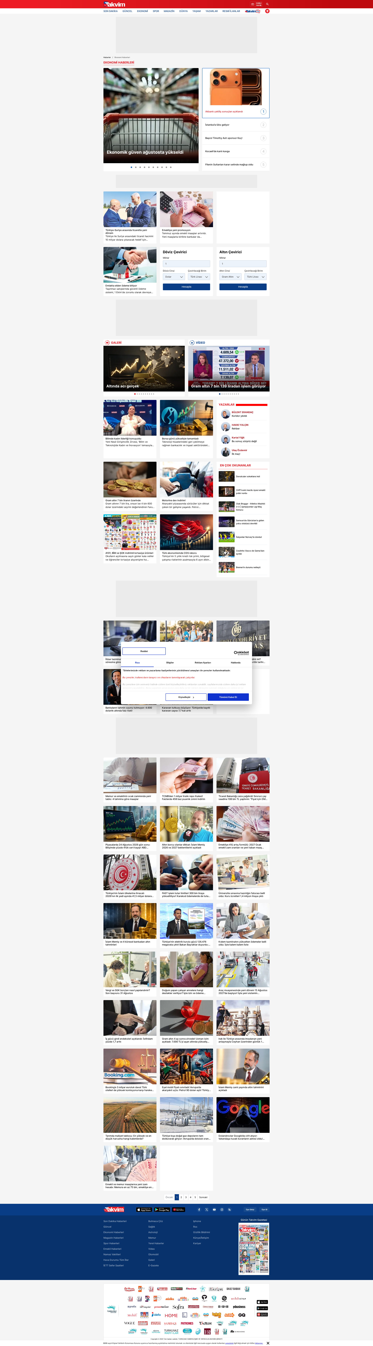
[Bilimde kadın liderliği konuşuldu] (129, 418)
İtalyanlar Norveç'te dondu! (249, 537)
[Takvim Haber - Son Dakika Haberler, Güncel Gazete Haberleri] (114, 4)
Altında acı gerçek (122, 386)
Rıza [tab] (137, 662)
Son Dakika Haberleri (115, 1221)
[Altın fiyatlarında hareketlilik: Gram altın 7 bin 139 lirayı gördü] (136, 167)
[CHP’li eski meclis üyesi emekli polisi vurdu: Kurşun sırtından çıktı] (227, 491)
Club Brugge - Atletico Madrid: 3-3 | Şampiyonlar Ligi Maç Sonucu (250, 506)
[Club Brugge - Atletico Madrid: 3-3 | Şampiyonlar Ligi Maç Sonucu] (227, 506)
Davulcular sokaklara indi (248, 476)
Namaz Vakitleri (112, 1254)
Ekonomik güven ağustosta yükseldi (145, 152)
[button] (106, 371)
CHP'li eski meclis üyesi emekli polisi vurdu (250, 491)
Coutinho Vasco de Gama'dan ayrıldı (250, 552)
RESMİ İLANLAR (231, 11)
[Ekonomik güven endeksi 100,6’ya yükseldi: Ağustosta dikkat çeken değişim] (151, 115)
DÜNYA (183, 11)
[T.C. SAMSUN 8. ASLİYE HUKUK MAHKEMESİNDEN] (170, 167)
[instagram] (222, 1209)
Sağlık (151, 1226)
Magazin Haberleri (113, 1237)
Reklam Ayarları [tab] (203, 662)
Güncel (107, 1226)
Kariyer (197, 1243)
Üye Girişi (250, 1210)
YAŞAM (196, 11)
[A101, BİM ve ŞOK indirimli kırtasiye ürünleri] (129, 532)
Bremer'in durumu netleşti (248, 567)
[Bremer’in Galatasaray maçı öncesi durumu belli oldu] (227, 567)
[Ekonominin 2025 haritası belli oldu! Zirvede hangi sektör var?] (157, 167)
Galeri (151, 1259)
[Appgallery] (178, 1209)
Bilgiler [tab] (170, 662)
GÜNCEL (127, 11)
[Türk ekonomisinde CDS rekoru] (186, 532)
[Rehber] (225, 426)
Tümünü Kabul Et (228, 697)
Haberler (107, 57)
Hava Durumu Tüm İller (116, 1259)
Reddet (144, 651)
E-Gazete (153, 1265)
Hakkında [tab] (236, 662)
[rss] (229, 1209)
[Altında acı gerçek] (144, 369)
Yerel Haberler (156, 1243)
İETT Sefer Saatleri (113, 1265)
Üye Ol (264, 1210)
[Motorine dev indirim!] (186, 479)
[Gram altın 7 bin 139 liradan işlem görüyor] (229, 369)
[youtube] (214, 1209)
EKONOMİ (142, 11)
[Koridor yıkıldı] (225, 414)
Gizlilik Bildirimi (201, 1232)
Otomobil (153, 1254)
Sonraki (203, 1197)
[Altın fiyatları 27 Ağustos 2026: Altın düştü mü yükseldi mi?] (166, 167)
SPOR (156, 11)
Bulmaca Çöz (155, 1221)
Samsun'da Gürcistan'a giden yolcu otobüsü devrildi (250, 522)
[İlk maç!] (225, 452)
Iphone (197, 1221)
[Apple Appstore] (144, 1209)
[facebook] (199, 1209)
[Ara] (267, 4)
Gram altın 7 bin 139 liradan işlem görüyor (228, 386)
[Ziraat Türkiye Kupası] (267, 11)
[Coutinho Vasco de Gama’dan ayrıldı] (227, 552)
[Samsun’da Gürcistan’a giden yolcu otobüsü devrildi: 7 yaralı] (227, 522)
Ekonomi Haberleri (113, 1232)
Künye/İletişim (201, 1237)
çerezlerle (229, 1343)
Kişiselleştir (184, 697)
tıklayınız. (259, 1343)
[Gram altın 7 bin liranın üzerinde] (129, 479)
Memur (152, 1237)
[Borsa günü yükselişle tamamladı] (186, 418)
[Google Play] (162, 1209)
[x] (206, 1209)
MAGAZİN (169, 11)
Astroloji (153, 1232)
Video (151, 1248)
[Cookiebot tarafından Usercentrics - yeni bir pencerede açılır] (236, 653)
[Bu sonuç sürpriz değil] (225, 439)
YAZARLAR (212, 11)
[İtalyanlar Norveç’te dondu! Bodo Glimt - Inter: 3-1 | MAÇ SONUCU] (227, 537)
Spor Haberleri (111, 1243)
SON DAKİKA (110, 11)
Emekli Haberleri (112, 1248)
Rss (195, 1226)
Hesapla (186, 286)
